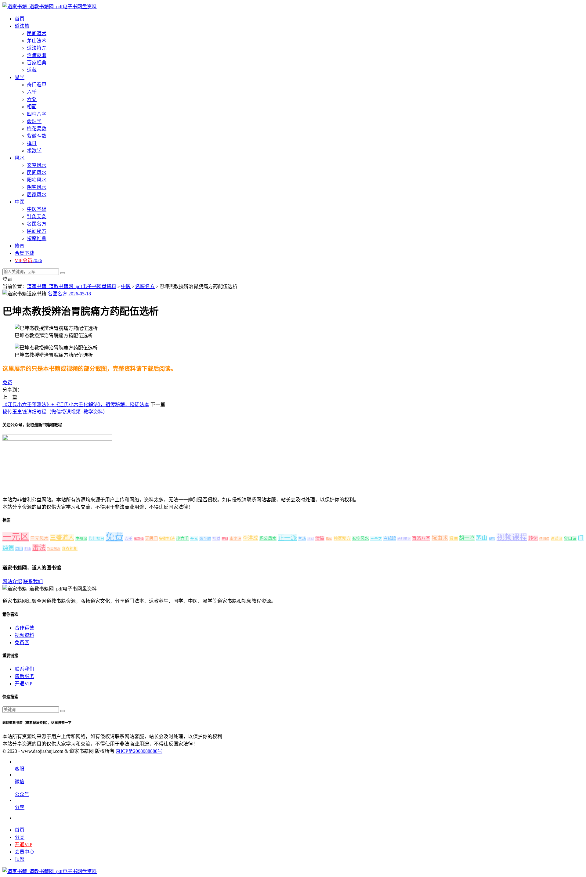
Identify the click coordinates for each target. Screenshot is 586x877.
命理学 (34, 121)
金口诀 (570, 538)
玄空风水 (36, 165)
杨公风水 (268, 538)
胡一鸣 (467, 538)
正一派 (287, 537)
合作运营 (24, 627)
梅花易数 (36, 128)
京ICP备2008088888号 (139, 751)
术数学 (34, 150)
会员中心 (24, 851)
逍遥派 (556, 538)
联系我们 (33, 581)
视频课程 (512, 537)
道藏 (32, 70)
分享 (19, 807)
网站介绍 (12, 581)
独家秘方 (342, 538)
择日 (32, 143)
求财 (310, 538)
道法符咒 (36, 48)
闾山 (19, 549)
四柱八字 (36, 114)
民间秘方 (36, 231)
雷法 (39, 547)
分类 (19, 837)
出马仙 (139, 538)
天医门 (151, 538)
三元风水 (39, 538)
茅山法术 (36, 40)
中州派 (81, 538)
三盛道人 (62, 537)
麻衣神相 (70, 549)
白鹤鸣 (389, 538)
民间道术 (36, 33)
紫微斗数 (36, 136)
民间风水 (36, 172)
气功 (302, 538)
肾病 (453, 538)
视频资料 (24, 635)
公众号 (22, 794)
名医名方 (36, 223)
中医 (126, 286)
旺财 (225, 538)
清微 (319, 538)
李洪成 (250, 538)
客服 (19, 768)
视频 (492, 538)
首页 (19, 829)
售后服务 (24, 676)
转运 (533, 538)
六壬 (128, 538)
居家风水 (36, 194)
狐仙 (329, 538)
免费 (7, 382)
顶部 (19, 859)
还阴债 (544, 538)
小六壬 (182, 538)
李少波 (235, 538)
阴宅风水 (36, 187)
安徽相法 (167, 538)
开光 (194, 538)
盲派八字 (421, 538)
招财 (216, 538)
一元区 (15, 537)
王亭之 (376, 538)
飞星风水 (53, 548)
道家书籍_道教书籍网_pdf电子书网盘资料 (71, 286)
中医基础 (36, 209)
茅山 (481, 538)
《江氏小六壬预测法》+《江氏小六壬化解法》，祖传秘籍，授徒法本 (75, 404)
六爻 (32, 99)
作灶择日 (96, 538)
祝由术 (440, 538)
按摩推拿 (36, 238)
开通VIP (23, 683)
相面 (32, 106)
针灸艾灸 (36, 216)
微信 (19, 781)
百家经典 (36, 62)
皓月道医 (404, 538)
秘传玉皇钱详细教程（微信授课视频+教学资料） (55, 411)
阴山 (27, 548)
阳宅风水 (36, 179)
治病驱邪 (36, 55)
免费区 (22, 642)
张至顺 (205, 538)
